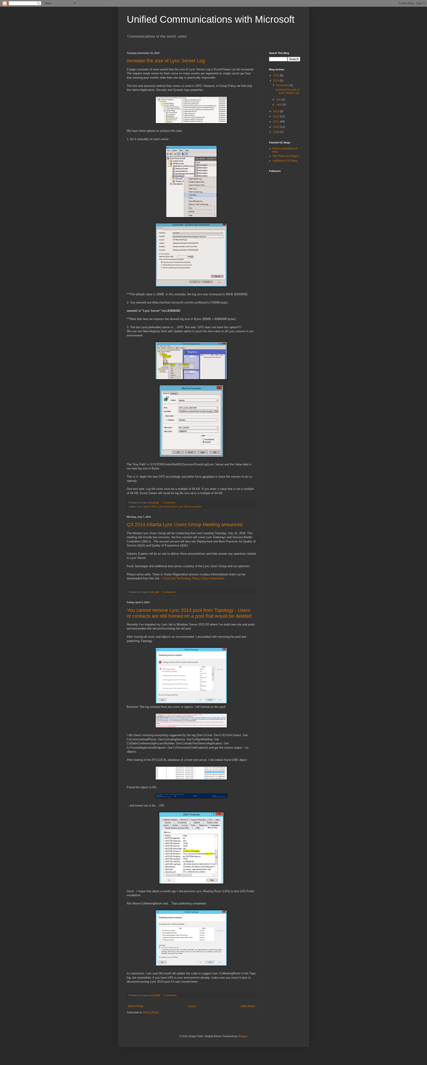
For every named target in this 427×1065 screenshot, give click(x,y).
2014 (276, 80)
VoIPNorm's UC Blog (284, 160)
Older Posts (248, 1006)
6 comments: (170, 995)
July (279, 99)
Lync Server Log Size (189, 506)
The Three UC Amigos (285, 156)
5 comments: (169, 592)
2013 (276, 111)
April (279, 104)
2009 (276, 132)
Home (192, 1006)
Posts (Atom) (151, 1012)
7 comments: (169, 502)
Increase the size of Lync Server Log (166, 60)
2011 (276, 121)
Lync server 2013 (167, 506)
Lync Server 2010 (146, 506)
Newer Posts (135, 1006)
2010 (276, 126)
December (283, 85)
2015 (276, 75)
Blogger (242, 1036)
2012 (276, 116)
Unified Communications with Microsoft (210, 19)
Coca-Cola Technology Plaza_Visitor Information (193, 578)
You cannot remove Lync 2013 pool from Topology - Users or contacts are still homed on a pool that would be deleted (189, 613)
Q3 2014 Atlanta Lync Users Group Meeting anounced (184, 524)
